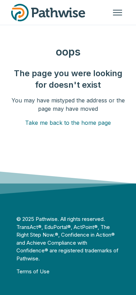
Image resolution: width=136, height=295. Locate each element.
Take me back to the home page (68, 122)
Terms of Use (33, 271)
